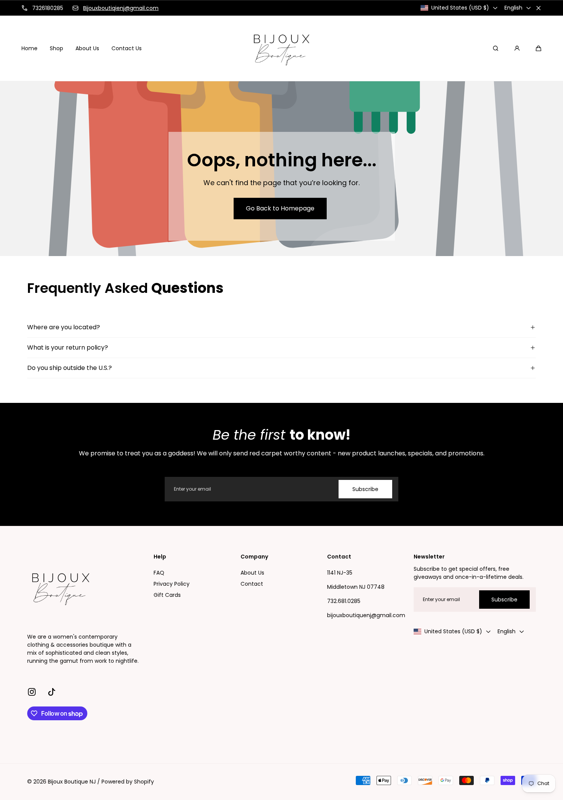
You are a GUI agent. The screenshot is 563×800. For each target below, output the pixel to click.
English (513, 7)
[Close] (538, 8)
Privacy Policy (172, 584)
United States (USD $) (460, 7)
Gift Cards (167, 595)
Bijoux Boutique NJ (72, 781)
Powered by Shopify (127, 781)
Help (160, 557)
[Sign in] (517, 48)
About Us (252, 573)
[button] (538, 48)
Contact (252, 584)
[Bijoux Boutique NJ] (281, 48)
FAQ (159, 573)
